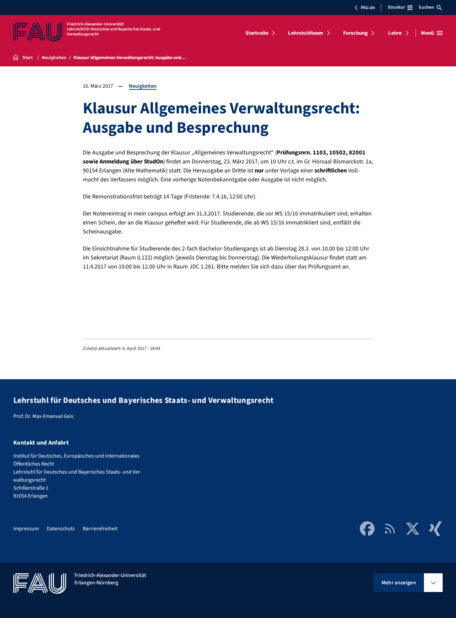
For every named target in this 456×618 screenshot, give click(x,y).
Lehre (395, 33)
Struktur (396, 7)
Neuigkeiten (143, 86)
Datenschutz (61, 528)
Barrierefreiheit (100, 528)
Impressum (26, 528)
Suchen (426, 7)
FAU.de (368, 7)
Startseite (257, 33)
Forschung (355, 33)
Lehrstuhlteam (305, 33)
